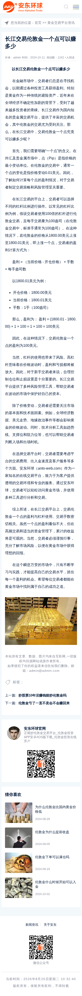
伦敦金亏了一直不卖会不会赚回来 (44, 703)
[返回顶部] (72, 986)
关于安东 (50, 924)
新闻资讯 (32, 924)
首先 (16, 151)
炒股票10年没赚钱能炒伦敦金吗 (42, 695)
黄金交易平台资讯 (61, 23)
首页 (38, 23)
